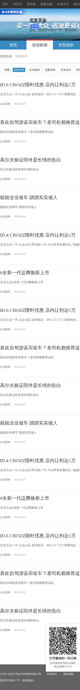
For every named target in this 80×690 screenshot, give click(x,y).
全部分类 (19, 69)
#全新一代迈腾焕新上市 (24, 272)
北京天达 (6, 56)
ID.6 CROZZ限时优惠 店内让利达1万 (38, 84)
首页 (13, 45)
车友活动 (66, 69)
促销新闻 (39, 45)
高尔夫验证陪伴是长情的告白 (30, 160)
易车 (5, 4)
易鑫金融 (46, 4)
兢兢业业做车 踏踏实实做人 (29, 197)
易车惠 (31, 4)
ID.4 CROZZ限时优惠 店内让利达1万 (38, 235)
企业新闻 (34, 69)
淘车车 (17, 4)
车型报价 (66, 45)
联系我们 (52, 673)
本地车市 (63, 4)
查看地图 (68, 673)
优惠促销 (50, 69)
